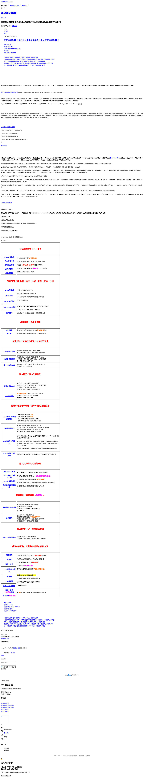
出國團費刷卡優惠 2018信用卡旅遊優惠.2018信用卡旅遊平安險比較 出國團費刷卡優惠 (29, 59)
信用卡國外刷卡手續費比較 (12, 607)
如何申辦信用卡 (8, 46)
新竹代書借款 (5, 709)
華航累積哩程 (8, 603)
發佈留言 (3, 669)
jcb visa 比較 (7, 44)
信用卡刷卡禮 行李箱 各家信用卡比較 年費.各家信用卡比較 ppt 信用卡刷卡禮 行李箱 (28, 63)
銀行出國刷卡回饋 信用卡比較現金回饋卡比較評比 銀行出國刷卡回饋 (24, 61)
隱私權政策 (81, 755)
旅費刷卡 (6, 50)
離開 (9, 775)
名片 (5, 33)
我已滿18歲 (4, 775)
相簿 (5, 29)
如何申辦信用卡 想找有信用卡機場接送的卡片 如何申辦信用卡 (31, 40)
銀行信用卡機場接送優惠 (8, 127)
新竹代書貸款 (5, 711)
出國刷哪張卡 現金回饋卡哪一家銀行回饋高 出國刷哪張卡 (21, 57)
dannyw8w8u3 (5, 638)
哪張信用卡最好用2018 (10, 611)
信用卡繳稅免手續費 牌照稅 (12, 48)
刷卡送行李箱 (114, 158)
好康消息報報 (9, 12)
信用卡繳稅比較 (8, 609)
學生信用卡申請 (8, 605)
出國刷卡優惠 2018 (6, 202)
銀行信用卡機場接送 (10, 52)
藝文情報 (14, 26)
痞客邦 (15, 648)
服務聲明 (88, 755)
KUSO (13, 652)
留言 (19, 648)
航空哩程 (4, 145)
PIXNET (59, 755)
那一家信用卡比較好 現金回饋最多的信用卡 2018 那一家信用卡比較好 (24, 65)
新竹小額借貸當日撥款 (7, 707)
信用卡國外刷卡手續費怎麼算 (9, 92)
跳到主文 (3, 17)
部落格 (6, 31)
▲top (2, 655)
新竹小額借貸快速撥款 (7, 705)
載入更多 (3, 658)
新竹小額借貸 (5, 703)
